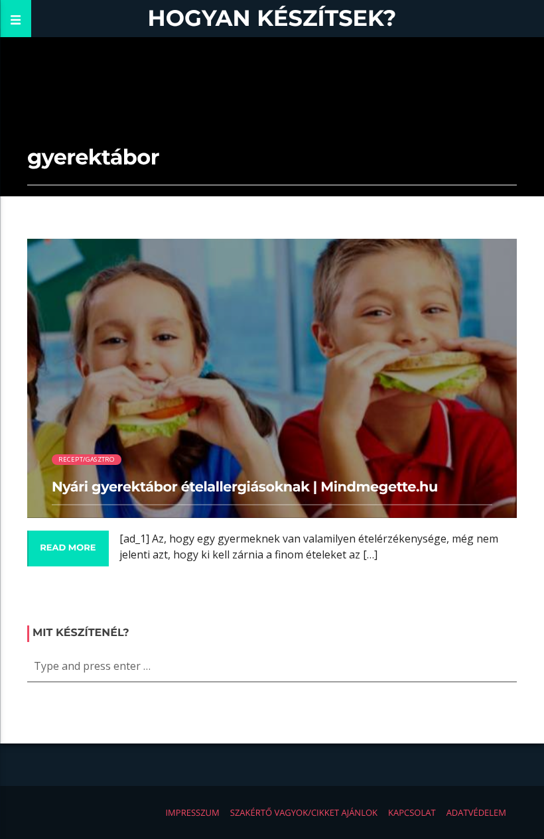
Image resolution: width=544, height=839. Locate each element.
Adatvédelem (476, 812)
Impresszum (192, 812)
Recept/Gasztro (86, 459)
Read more (68, 548)
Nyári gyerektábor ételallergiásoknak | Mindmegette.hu (245, 487)
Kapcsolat (412, 812)
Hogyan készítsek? (272, 18)
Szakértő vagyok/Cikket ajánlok (303, 812)
